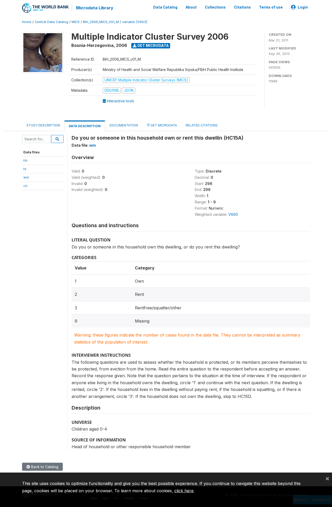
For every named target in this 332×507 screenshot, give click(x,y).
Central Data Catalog (51, 22)
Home (26, 22)
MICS (76, 22)
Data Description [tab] (85, 126)
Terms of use (271, 7)
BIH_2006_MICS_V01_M (101, 22)
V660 (233, 214)
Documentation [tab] (123, 125)
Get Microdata (152, 45)
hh (25, 160)
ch (25, 186)
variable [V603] (134, 22)
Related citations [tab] (202, 125)
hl (24, 169)
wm (26, 177)
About (191, 7)
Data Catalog (165, 7)
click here (183, 490)
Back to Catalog (44, 467)
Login (303, 7)
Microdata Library (94, 7)
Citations (242, 7)
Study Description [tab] (43, 125)
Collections (215, 7)
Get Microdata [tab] (163, 125)
